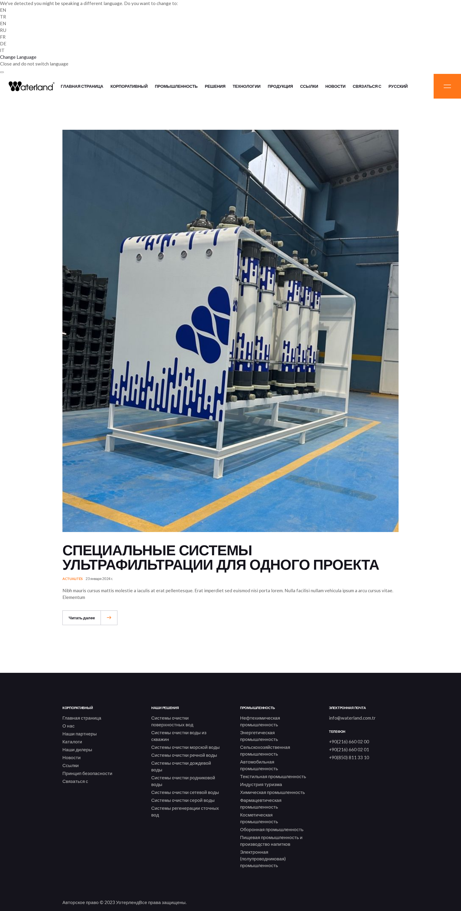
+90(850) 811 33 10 (349, 757)
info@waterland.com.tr (352, 718)
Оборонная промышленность (271, 829)
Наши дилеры (77, 749)
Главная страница (81, 718)
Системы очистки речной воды (184, 755)
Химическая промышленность (272, 792)
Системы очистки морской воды (185, 747)
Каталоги (72, 741)
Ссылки (70, 765)
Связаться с (75, 781)
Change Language (18, 57)
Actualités (72, 579)
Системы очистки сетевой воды (185, 792)
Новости (71, 757)
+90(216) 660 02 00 (349, 741)
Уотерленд (127, 902)
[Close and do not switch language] (2, 72)
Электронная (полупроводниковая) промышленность (263, 858)
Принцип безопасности (87, 773)
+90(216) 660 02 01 (349, 749)
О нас (68, 725)
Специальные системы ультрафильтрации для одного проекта (220, 557)
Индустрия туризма (261, 784)
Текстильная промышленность (273, 776)
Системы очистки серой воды (183, 800)
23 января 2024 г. (99, 578)
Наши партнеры (79, 733)
